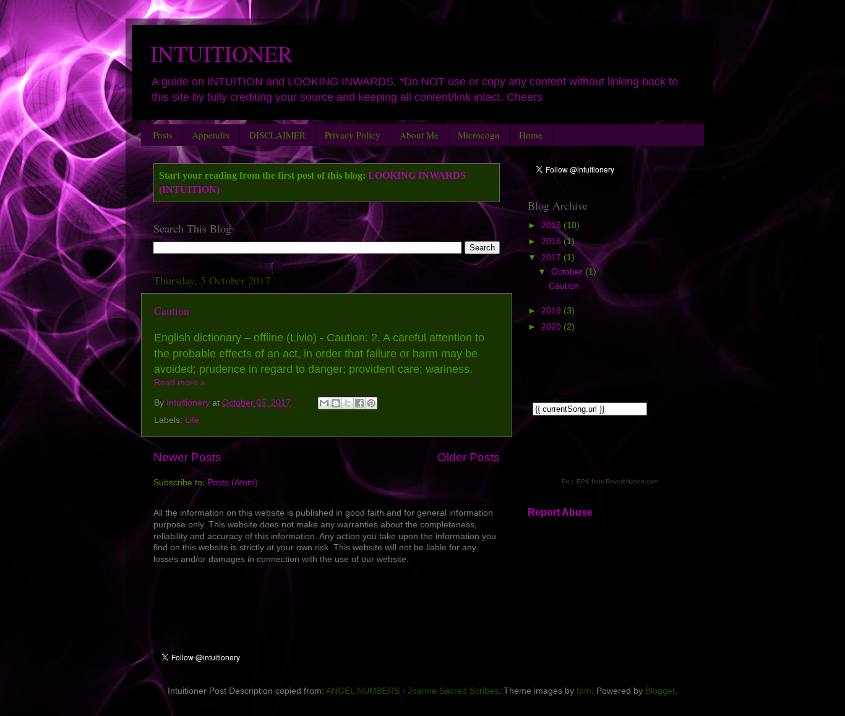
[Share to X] (347, 403)
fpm (584, 691)
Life (192, 420)
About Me (419, 135)
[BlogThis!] (336, 403)
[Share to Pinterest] (371, 403)
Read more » (179, 382)
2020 (552, 326)
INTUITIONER (221, 53)
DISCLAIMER (277, 135)
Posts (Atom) (232, 482)
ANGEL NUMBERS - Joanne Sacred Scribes (412, 691)
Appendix (211, 135)
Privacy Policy (352, 135)
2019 (552, 310)
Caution (171, 310)
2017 (552, 257)
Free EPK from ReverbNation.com (610, 481)
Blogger (660, 691)
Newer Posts (187, 457)
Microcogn (479, 135)
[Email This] (324, 403)
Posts (163, 135)
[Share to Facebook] (359, 403)
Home (531, 135)
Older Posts (468, 457)
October (568, 271)
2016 (552, 241)
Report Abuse (560, 512)
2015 (552, 225)
